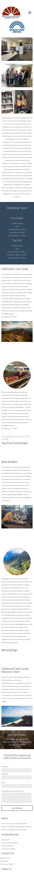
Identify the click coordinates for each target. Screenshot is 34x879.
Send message (17, 808)
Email (3, 782)
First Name (4, 766)
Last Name (4, 774)
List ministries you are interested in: (12, 791)
